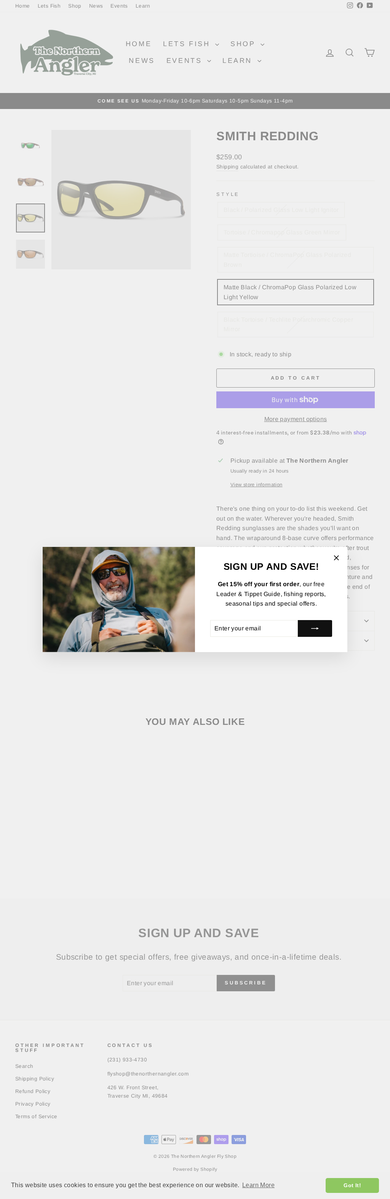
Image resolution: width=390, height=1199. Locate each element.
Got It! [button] (352, 1185)
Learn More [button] (258, 1185)
